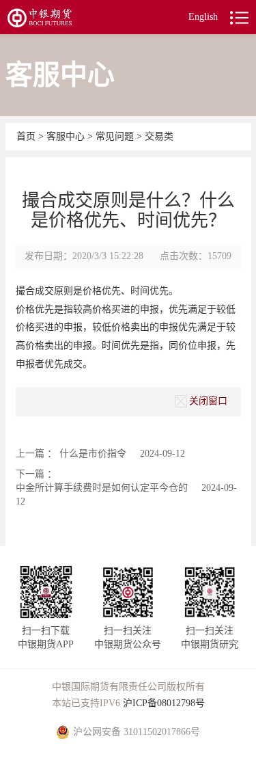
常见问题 (115, 136)
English (203, 17)
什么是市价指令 (92, 453)
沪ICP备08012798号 (164, 703)
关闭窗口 (208, 401)
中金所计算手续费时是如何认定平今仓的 (102, 488)
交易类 (159, 136)
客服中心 (66, 136)
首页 (27, 136)
